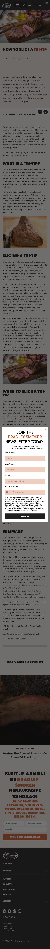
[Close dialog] (46, 429)
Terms (35, 510)
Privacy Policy (26, 510)
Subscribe (25, 516)
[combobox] (8, 492)
